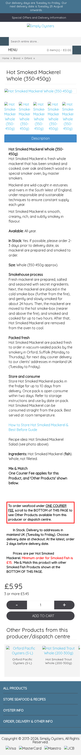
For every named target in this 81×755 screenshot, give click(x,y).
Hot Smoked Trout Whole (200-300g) (58, 661)
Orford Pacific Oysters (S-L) (22, 661)
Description (41, 138)
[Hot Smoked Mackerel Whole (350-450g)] (40, 91)
